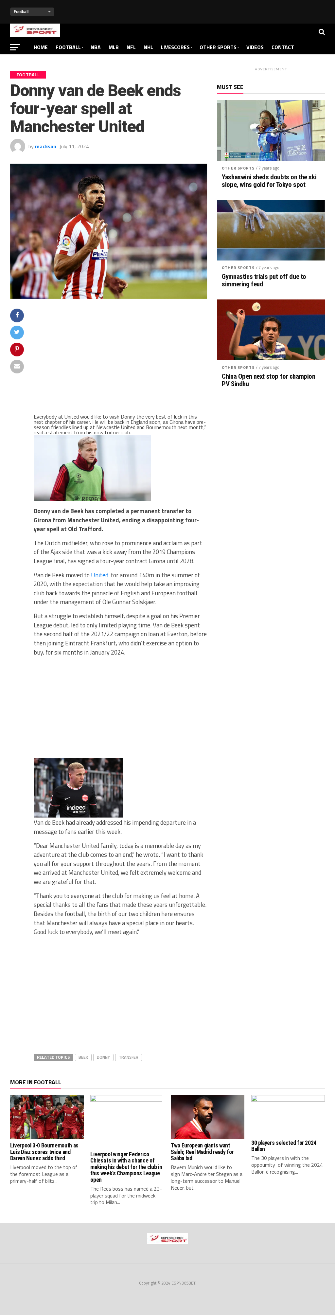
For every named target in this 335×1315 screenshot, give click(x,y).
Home (41, 47)
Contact (283, 47)
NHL (148, 47)
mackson (45, 146)
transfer (128, 1057)
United (99, 575)
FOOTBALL (68, 47)
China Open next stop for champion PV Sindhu (268, 380)
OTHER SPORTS (218, 47)
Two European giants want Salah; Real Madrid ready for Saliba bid (202, 1152)
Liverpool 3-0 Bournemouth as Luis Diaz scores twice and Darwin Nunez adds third (44, 1152)
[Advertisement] (120, 361)
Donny (103, 1057)
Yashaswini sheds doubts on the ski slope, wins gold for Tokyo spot (269, 181)
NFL (131, 47)
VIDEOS (255, 47)
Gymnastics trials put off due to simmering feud (264, 280)
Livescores (175, 47)
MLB (114, 47)
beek (83, 1057)
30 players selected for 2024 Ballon (283, 1146)
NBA (96, 47)
